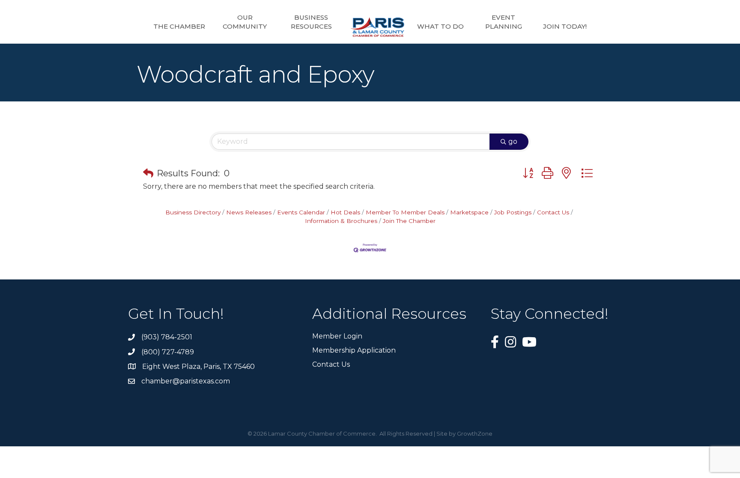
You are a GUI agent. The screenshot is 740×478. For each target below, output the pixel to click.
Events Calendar (301, 212)
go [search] (512, 141)
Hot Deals (345, 212)
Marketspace (469, 212)
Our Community (245, 21)
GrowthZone (474, 433)
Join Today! (565, 26)
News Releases (249, 212)
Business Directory (193, 212)
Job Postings (512, 212)
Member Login (337, 336)
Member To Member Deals (405, 212)
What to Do (440, 26)
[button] (148, 173)
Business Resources (311, 21)
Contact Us (553, 212)
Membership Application (354, 350)
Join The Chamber (409, 220)
